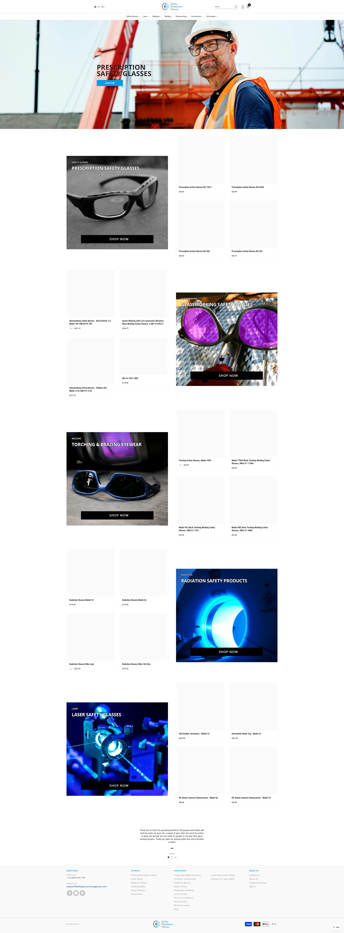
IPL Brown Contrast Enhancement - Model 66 (198, 798)
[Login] (242, 6)
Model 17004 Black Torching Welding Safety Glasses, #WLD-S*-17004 (251, 462)
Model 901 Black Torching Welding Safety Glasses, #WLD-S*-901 (197, 529)
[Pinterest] (82, 893)
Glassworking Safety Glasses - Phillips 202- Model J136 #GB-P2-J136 (88, 389)
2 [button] (172, 857)
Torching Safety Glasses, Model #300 (195, 460)
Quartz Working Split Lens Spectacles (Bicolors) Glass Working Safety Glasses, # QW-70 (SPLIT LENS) (143, 322)
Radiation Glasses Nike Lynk (81, 664)
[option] (172, 840)
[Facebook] (70, 893)
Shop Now (110, 83)
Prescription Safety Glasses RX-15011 (195, 187)
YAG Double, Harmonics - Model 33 (194, 733)
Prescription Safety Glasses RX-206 (194, 251)
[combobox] (224, 7)
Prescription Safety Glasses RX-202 (247, 251)
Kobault (76, 924)
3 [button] (175, 857)
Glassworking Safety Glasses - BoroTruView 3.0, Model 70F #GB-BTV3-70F (90, 322)
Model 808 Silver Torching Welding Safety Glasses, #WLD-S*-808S (250, 529)
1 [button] (168, 857)
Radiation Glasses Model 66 (134, 600)
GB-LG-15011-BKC (130, 378)
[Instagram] (76, 893)
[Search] (226, 7)
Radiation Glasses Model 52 (81, 600)
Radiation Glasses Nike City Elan (136, 664)
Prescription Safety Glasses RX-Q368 (248, 187)
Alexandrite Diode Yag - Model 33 (246, 733)
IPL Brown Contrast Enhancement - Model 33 (251, 798)
